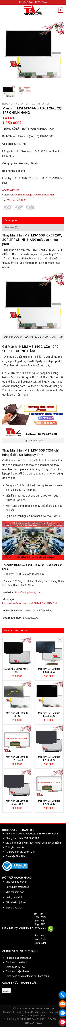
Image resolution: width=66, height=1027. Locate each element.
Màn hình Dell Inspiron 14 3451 (16, 670)
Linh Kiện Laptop (20, 104)
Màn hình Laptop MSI (43, 194)
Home (5, 104)
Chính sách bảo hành (16, 962)
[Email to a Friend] (21, 207)
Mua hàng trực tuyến (16, 881)
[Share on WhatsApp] (5, 207)
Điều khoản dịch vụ (16, 902)
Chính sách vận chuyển (17, 971)
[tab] (33, 220)
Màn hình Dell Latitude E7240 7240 (49, 802)
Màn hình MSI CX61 (17, 200)
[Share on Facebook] (10, 207)
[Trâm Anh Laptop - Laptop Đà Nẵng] (33, 10)
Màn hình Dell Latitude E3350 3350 (49, 670)
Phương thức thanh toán (18, 957)
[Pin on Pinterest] (27, 207)
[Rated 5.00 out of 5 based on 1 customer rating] (33, 118)
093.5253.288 (31, 838)
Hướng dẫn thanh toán (17, 886)
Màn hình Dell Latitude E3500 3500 (17, 802)
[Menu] (5, 10)
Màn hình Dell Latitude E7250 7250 (17, 758)
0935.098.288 (50, 833)
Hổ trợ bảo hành (14, 897)
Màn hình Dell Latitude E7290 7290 (49, 758)
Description (11, 220)
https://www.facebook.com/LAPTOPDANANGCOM (29, 603)
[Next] (58, 52)
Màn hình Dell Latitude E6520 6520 (49, 714)
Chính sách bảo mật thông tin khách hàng (27, 976)
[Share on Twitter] (16, 207)
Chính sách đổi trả (15, 966)
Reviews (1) (11, 227)
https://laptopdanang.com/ (28, 592)
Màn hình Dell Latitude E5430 (17, 714)
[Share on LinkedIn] (32, 207)
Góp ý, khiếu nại (14, 907)
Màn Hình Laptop (41, 104)
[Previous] (7, 52)
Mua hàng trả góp (15, 892)
